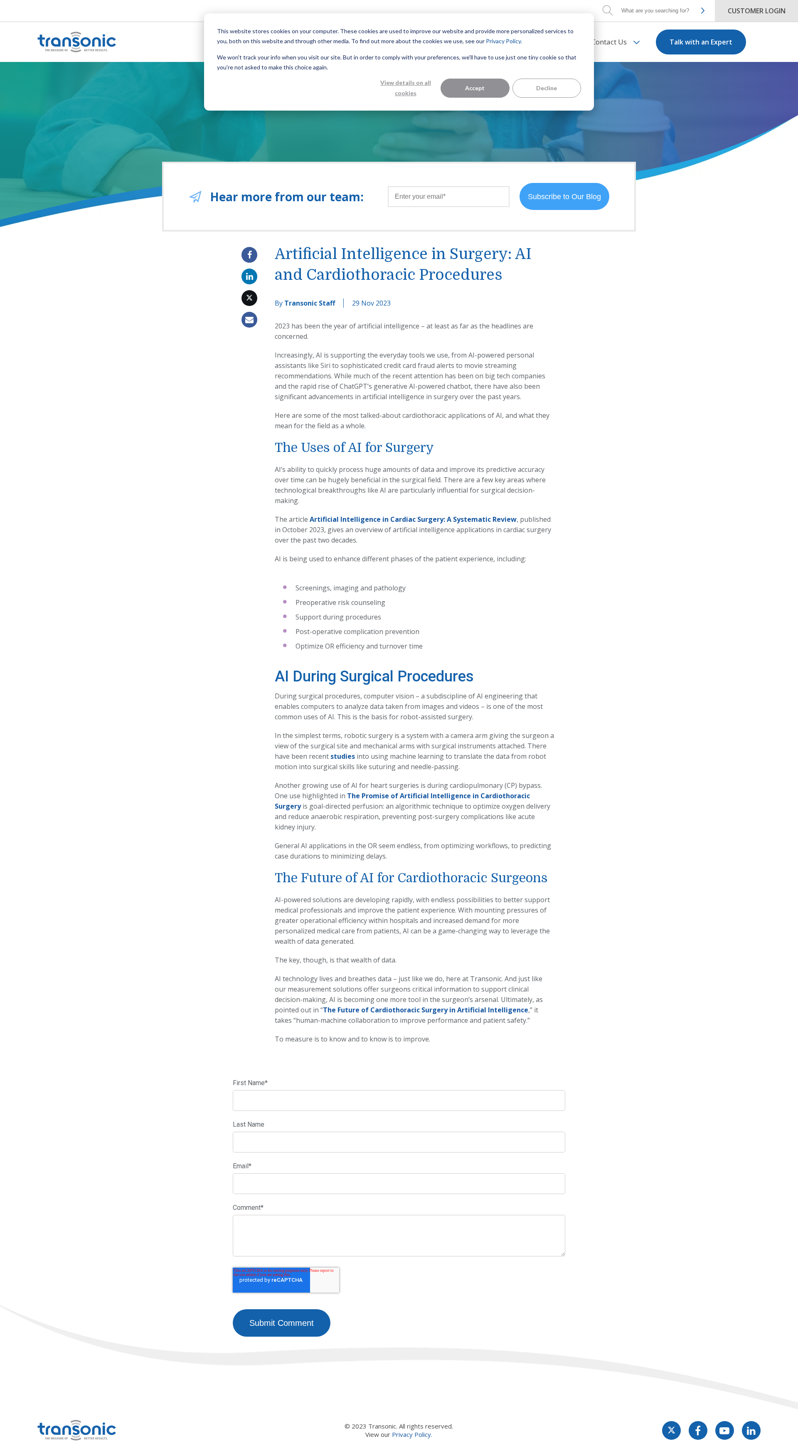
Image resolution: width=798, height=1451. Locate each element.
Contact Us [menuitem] (609, 42)
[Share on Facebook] (249, 255)
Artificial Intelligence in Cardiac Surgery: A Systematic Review (413, 519)
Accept (475, 87)
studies (342, 756)
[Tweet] (249, 298)
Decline (546, 87)
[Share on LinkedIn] (249, 276)
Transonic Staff (309, 303)
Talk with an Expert (701, 42)
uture (351, 1009)
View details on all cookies (405, 87)
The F (332, 1009)
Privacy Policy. (504, 40)
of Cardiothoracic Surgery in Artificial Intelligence (444, 1009)
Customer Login (757, 10)
